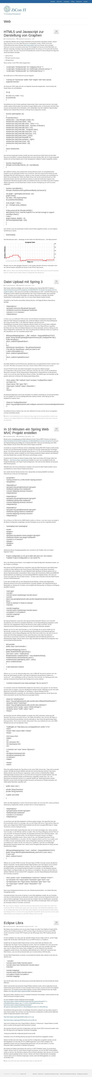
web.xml (36, 913)
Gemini (12, 1060)
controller (22, 905)
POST (25, 418)
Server (23, 911)
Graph (35, 270)
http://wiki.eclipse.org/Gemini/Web (21, 991)
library (5, 272)
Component (11, 905)
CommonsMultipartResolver (15, 416)
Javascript (42, 270)
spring (29, 285)
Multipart (14, 418)
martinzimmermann (11, 38)
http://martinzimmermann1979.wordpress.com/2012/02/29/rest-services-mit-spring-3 (28, 441)
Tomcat (48, 911)
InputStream (6, 418)
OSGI (21, 1060)
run (16, 911)
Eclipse (45, 905)
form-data (41, 416)
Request (29, 418)
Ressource (16, 272)
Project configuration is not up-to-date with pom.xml (39, 909)
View (14, 913)
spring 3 (50, 418)
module (55, 907)
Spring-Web (30, 911)
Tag (46, 911)
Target (35, 1060)
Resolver (13, 911)
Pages (13, 909)
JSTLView (17, 907)
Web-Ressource (40, 272)
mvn (7, 909)
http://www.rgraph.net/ (30, 45)
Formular (5, 907)
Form (55, 905)
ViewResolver (18, 913)
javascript (27, 38)
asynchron (9, 270)
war (22, 913)
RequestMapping (35, 418)
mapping (24, 907)
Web (36, 272)
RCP (33, 926)
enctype (35, 416)
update (57, 911)
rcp (33, 1060)
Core (25, 905)
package (10, 909)
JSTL (13, 907)
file (37, 416)
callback (13, 270)
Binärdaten (6, 416)
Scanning (19, 911)
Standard (43, 911)
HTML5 (38, 270)
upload (7, 420)
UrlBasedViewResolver (8, 913)
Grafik (32, 270)
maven (10, 418)
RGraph (20, 272)
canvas (16, 270)
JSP (11, 907)
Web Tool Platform (30, 913)
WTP (41, 913)
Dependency (29, 905)
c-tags (6, 905)
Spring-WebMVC (37, 911)
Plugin (17, 909)
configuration (16, 905)
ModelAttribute (51, 907)
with (39, 913)
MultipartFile (19, 418)
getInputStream (46, 416)
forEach (52, 905)
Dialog (31, 416)
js (30, 38)
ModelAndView (44, 907)
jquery (46, 270)
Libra (15, 1060)
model (39, 907)
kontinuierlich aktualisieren (53, 270)
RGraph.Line (25, 272)
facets (49, 905)
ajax (5, 270)
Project (27, 909)
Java (26, 285)
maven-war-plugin (33, 907)
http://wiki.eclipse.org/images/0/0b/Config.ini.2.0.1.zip (19, 1017)
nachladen (11, 272)
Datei (22, 416)
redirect (52, 909)
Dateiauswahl (27, 416)
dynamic (42, 905)
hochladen (52, 416)
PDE (24, 1060)
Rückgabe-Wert (31, 272)
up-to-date (53, 911)
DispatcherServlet (36, 905)
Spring (47, 418)
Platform (27, 1060)
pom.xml (20, 909)
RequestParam (42, 418)
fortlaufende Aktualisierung (24, 270)
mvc (23, 418)
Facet (9, 1060)
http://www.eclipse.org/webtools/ (19, 460)
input (56, 416)
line (7, 272)
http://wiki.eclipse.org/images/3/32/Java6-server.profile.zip (20, 1020)
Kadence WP (23, 1073)
